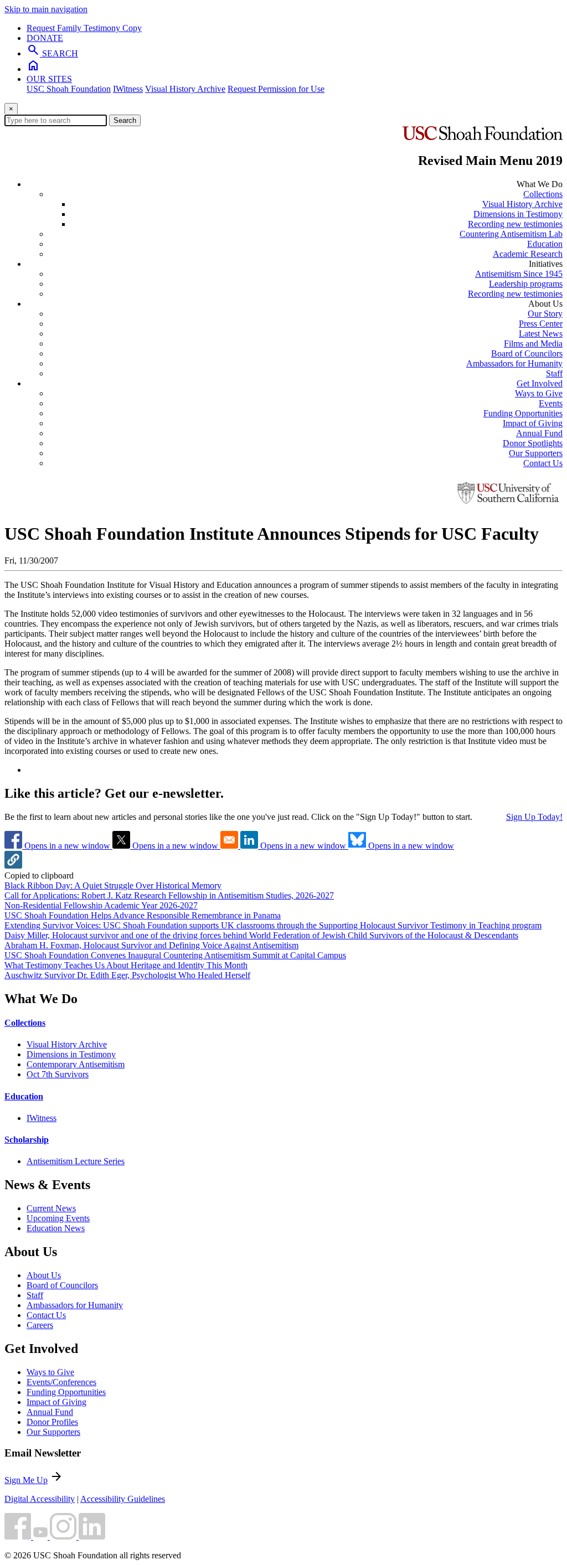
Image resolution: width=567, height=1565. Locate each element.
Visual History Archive (185, 89)
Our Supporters (536, 453)
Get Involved (540, 383)
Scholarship (26, 1139)
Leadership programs (526, 283)
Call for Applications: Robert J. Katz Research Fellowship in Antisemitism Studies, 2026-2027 (169, 895)
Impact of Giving (533, 423)
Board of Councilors (527, 353)
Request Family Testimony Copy (84, 28)
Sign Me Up (26, 1480)
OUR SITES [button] (49, 79)
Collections (543, 194)
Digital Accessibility (39, 1499)
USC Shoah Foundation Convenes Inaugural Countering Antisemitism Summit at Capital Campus (175, 955)
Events (551, 403)
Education (545, 244)
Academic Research (528, 254)
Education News (56, 1228)
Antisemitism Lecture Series (76, 1161)
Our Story (545, 313)
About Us (44, 1275)
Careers (40, 1325)
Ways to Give (539, 393)
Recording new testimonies (515, 224)
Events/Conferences (61, 1382)
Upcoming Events (58, 1218)
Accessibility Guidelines (122, 1499)
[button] (13, 865)
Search (125, 120)
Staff (554, 373)
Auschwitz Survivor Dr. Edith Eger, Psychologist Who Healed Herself (127, 975)
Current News (51, 1208)
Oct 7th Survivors (58, 1074)
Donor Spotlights (533, 443)
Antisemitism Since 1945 (519, 273)
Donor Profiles (52, 1422)
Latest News (541, 333)
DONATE (45, 38)
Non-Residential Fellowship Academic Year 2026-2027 (101, 905)
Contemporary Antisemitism (76, 1064)
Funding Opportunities (523, 413)
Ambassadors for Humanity (514, 363)
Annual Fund (539, 433)
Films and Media (533, 343)
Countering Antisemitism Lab (511, 234)
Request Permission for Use (276, 89)
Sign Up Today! (534, 817)
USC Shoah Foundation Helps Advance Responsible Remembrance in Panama (142, 915)
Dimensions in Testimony (518, 214)
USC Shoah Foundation (69, 89)
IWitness (128, 89)
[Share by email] (230, 845)
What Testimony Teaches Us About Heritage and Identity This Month (126, 965)
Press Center (541, 323)
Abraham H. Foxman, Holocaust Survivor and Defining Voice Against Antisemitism (151, 945)
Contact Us (543, 463)
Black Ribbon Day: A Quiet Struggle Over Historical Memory (112, 885)
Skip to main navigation (45, 9)
